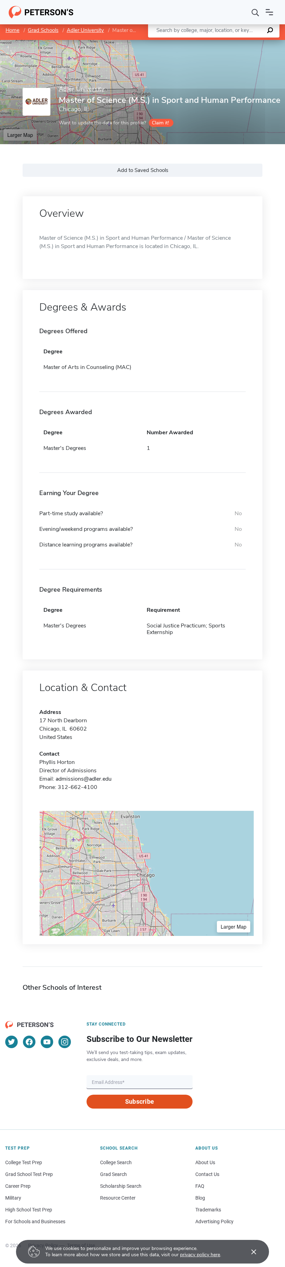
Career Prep (18, 1186)
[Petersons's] (41, 12)
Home (12, 30)
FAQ (199, 1186)
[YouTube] (47, 1042)
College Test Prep (23, 1162)
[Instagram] (64, 1042)
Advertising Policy (214, 1221)
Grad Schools (43, 30)
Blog (200, 1198)
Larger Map (20, 134)
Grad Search (113, 1174)
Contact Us (207, 1174)
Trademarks (208, 1209)
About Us (205, 1162)
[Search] (255, 12)
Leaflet (203, 43)
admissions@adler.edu (84, 779)
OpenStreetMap (238, 43)
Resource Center (118, 1198)
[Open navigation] (269, 12)
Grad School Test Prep (29, 1174)
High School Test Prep (28, 1209)
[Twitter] (11, 1042)
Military (13, 1198)
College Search (116, 1162)
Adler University (85, 30)
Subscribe (139, 1101)
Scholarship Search (120, 1186)
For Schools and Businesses (35, 1221)
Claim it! (160, 123)
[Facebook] (29, 1042)
